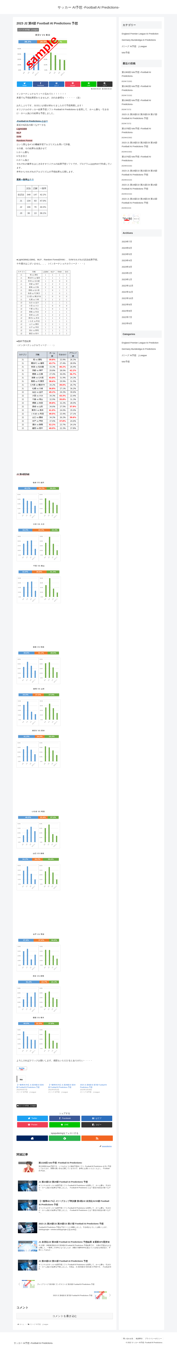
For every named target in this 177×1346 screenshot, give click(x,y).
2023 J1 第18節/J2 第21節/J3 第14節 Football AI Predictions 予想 (139, 187)
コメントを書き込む (64, 1316)
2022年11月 (127, 292)
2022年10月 (127, 298)
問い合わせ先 (128, 1339)
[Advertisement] (64, 237)
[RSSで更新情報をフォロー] (97, 1138)
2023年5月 (127, 254)
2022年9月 (127, 304)
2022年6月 (127, 323)
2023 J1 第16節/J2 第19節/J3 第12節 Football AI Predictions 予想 (139, 201)
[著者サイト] (32, 1138)
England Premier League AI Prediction (140, 34)
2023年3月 (127, 267)
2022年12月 (127, 286)
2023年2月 (127, 273)
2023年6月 (127, 248)
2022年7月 (127, 317)
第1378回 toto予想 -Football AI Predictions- (136, 130)
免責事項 (139, 1339)
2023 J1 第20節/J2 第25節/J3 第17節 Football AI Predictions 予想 (139, 116)
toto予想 (126, 52)
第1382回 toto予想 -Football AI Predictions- (136, 88)
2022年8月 (127, 311)
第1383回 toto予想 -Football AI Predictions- (136, 74)
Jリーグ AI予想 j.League (27, 1106)
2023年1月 (127, 279)
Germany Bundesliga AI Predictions (139, 40)
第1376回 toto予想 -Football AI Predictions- (136, 158)
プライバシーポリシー (153, 1339)
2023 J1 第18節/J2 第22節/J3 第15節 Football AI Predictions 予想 (139, 173)
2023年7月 (127, 241)
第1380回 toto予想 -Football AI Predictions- (136, 102)
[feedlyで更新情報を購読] (64, 1138)
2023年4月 (127, 260)
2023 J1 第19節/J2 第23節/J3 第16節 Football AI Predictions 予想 (139, 144)
